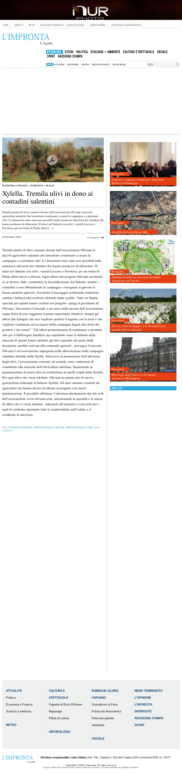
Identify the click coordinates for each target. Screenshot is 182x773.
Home (6, 25)
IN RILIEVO (36, 185)
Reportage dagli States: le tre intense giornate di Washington (134, 376)
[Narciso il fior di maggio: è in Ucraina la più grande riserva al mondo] (143, 311)
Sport (139, 725)
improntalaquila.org (79, 427)
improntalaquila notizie (49, 427)
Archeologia (59, 731)
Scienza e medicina (18, 711)
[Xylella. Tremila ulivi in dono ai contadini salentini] (53, 181)
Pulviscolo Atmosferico (106, 711)
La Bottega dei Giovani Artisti (126, 25)
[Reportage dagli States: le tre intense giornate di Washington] (143, 359)
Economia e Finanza (15, 185)
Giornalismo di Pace (105, 704)
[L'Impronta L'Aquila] (27, 39)
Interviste (143, 711)
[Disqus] (53, 504)
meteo (85, 64)
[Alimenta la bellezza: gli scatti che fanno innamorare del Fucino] (143, 262)
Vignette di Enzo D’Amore (65, 704)
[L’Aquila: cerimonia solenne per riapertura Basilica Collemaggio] (143, 164)
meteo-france (100, 64)
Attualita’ (14, 690)
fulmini (59, 64)
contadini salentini (20, 427)
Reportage (55, 711)
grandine (73, 64)
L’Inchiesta (143, 704)
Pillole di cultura (59, 718)
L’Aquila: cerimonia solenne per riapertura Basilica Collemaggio (138, 181)
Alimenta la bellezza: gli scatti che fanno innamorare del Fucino (136, 278)
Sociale (98, 738)
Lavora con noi (97, 25)
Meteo (32, 25)
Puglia (50, 185)
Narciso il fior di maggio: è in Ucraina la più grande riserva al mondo (139, 327)
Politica (11, 697)
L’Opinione (143, 697)
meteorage (119, 64)
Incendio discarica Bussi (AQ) (129, 232)
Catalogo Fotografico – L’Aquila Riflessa (62, 25)
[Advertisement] (91, 101)
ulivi (97, 427)
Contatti (18, 25)
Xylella (7, 430)
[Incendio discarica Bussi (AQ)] (143, 213)
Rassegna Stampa (149, 718)
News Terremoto (148, 690)
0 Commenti (93, 237)
